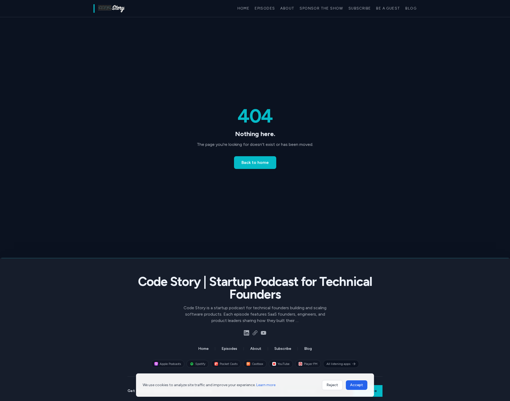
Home (243, 8)
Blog (410, 8)
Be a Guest (388, 8)
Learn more (265, 385)
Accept (356, 385)
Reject (332, 385)
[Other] (255, 332)
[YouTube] (263, 332)
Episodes (265, 8)
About (287, 8)
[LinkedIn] (246, 332)
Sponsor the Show (321, 8)
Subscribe (359, 8)
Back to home (255, 162)
